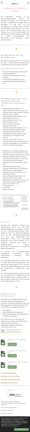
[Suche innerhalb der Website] (2, 3)
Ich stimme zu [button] (21, 429)
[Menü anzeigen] (28, 3)
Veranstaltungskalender (8, 373)
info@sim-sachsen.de (6, 413)
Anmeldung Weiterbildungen (10, 379)
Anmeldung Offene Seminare (10, 376)
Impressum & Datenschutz (9, 382)
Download (12, 344)
